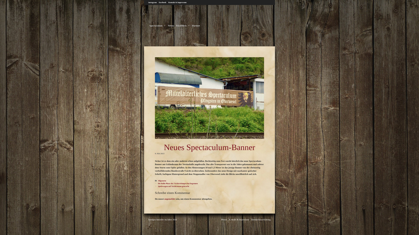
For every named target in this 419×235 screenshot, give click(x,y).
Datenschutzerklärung (261, 219)
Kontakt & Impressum (177, 2)
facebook (162, 2)
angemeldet (169, 199)
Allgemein (162, 181)
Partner (196, 25)
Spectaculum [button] (155, 25)
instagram (152, 2)
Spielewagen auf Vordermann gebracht (173, 186)
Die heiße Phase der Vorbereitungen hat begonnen (178, 183)
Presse (224, 219)
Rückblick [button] (181, 25)
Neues (171, 25)
